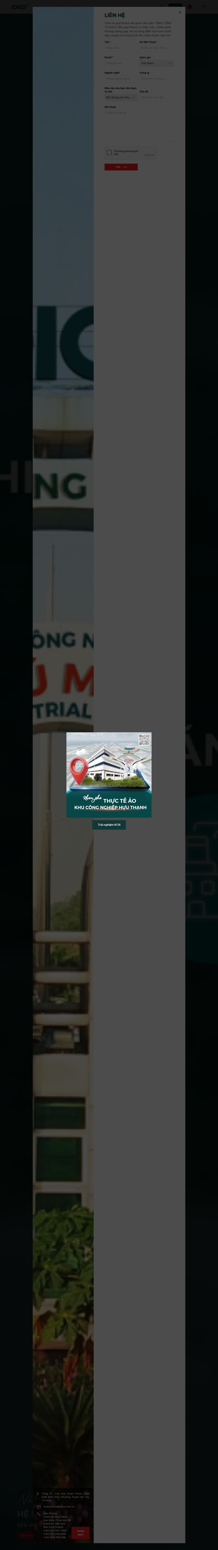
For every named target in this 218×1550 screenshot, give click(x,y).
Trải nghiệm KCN (109, 824)
